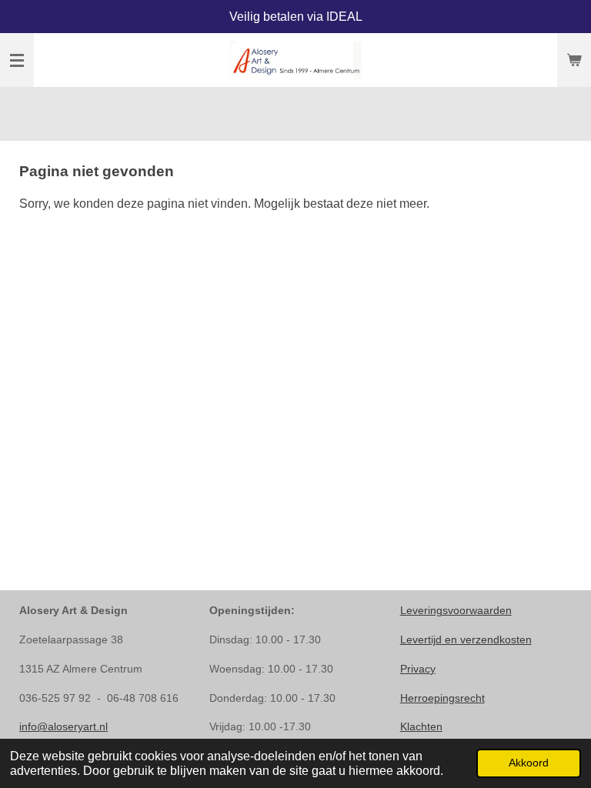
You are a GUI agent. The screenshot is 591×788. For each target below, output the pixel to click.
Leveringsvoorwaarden (456, 610)
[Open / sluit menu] (17, 60)
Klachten (421, 726)
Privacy (418, 669)
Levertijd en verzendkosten (466, 639)
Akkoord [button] (529, 762)
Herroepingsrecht (442, 698)
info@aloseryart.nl (63, 726)
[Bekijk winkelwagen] (574, 60)
